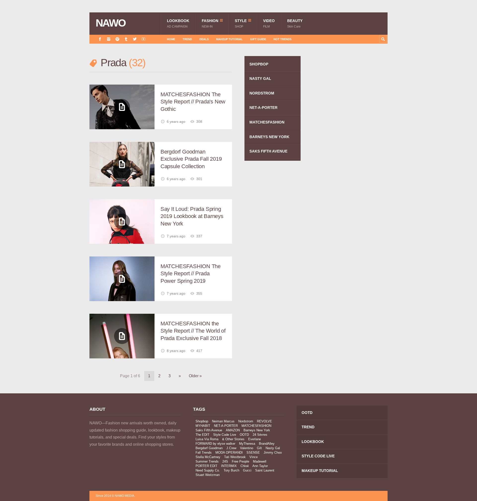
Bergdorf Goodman (209, 448)
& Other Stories (233, 439)
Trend (187, 39)
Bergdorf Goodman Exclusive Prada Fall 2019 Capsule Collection (191, 159)
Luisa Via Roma (207, 439)
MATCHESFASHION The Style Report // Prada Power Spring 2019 (190, 273)
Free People (240, 461)
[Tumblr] (126, 39)
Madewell (259, 461)
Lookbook (178, 23)
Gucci (247, 470)
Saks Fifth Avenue (209, 430)
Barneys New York (256, 430)
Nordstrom (245, 421)
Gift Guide (258, 39)
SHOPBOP (258, 64)
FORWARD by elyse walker (215, 443)
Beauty (295, 23)
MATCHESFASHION (266, 122)
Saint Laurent (264, 470)
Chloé (244, 466)
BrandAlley (267, 443)
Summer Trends (207, 461)
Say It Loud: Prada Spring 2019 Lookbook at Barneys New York (191, 216)
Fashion (210, 23)
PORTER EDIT (206, 466)
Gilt (259, 448)
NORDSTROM (261, 93)
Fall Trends (204, 452)
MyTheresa (247, 443)
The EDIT (202, 434)
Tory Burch (231, 470)
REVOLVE (264, 421)
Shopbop (202, 421)
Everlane (254, 439)
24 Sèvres (260, 434)
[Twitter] (134, 39)
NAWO (111, 23)
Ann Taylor (260, 466)
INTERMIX (229, 466)
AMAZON (233, 430)
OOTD (244, 434)
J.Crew (231, 448)
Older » (195, 376)
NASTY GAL (260, 78)
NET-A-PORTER (263, 107)
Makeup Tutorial (229, 39)
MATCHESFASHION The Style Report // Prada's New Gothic (192, 101)
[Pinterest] (117, 39)
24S (225, 461)
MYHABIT (203, 425)
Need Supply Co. (208, 470)
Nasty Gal (273, 448)
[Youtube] (143, 39)
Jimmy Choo (273, 452)
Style (241, 23)
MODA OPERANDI (229, 452)
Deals (204, 39)
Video (269, 23)
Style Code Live (224, 434)
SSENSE (253, 452)
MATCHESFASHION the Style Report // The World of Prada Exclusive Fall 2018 (193, 330)
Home (171, 39)
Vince (253, 457)
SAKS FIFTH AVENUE (268, 151)
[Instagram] (108, 39)
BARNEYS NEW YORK (269, 137)
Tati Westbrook (235, 457)
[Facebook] (100, 39)
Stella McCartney (208, 457)
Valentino (246, 448)
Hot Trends (282, 39)
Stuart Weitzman (208, 474)
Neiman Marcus (223, 421)
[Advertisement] (350, 144)
